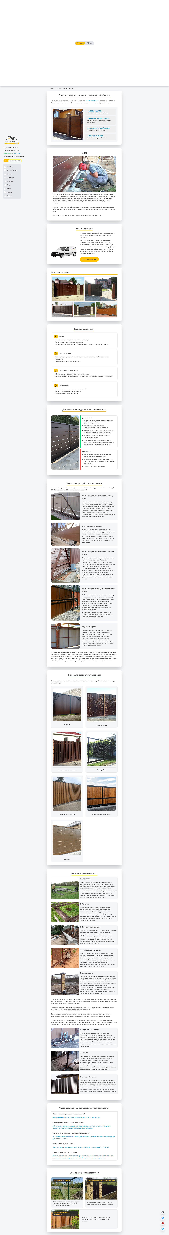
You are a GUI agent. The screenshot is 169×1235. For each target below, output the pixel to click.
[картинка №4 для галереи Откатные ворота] (84, 309)
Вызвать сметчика (90, 259)
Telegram (18, 153)
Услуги (81, 43)
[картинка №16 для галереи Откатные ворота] (106, 309)
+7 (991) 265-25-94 (12, 147)
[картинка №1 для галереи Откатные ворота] (68, 289)
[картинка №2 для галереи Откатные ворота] (101, 289)
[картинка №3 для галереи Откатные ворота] (62, 309)
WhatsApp (8, 153)
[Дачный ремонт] (11, 140)
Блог (91, 43)
